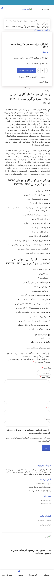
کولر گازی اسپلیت (14, 21)
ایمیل (47, 419)
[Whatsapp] (35, 562)
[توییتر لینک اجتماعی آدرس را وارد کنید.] (30, 2)
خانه (47, 21)
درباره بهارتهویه (45, 525)
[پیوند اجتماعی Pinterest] (27, 2)
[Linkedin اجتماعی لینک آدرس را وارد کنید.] (24, 2)
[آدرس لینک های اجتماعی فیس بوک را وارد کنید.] (33, 2)
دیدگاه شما (45, 377)
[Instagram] (48, 562)
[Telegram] (41, 562)
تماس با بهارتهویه (44, 520)
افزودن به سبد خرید (26, 70)
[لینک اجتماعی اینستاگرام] (30, 82)
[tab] (27, 88)
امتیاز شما (46, 368)
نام (48, 407)
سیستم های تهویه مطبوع (33, 21)
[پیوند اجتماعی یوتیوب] (27, 82)
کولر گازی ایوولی (42, 24)
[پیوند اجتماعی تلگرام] (21, 2)
